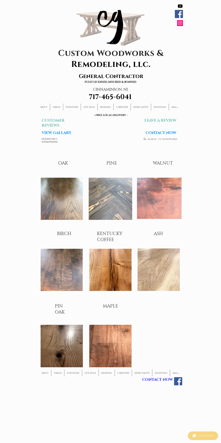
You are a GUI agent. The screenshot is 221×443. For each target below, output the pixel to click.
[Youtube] (180, 6)
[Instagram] (180, 23)
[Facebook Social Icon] (179, 14)
